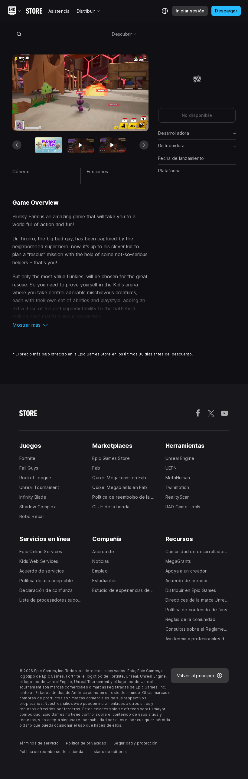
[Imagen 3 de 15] (112, 145)
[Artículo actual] (48, 145)
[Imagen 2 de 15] (80, 145)
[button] (80, 325)
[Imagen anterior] (16, 145)
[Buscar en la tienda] (19, 34)
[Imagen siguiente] (143, 145)
